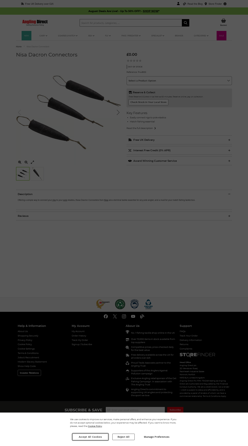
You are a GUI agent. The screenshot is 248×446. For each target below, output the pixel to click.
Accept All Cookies (90, 436)
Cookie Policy (95, 426)
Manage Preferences (157, 436)
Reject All (123, 436)
